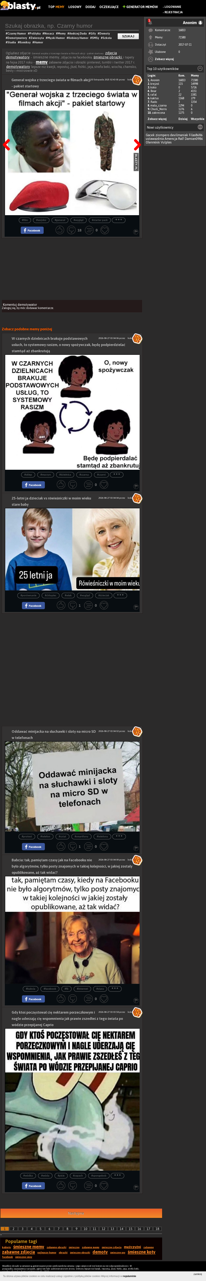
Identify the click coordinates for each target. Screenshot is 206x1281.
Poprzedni (8, 135)
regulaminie (129, 1276)
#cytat (62, 836)
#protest (27, 836)
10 (85, 1229)
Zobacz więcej (164, 59)
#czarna (84, 474)
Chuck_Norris (158, 109)
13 (112, 1229)
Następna (136, 135)
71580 (181, 37)
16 (139, 1229)
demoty (100, 1251)
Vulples (166, 142)
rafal (153, 94)
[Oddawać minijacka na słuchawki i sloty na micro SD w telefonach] (72, 786)
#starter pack (100, 220)
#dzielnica (65, 474)
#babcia (30, 988)
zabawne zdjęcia (18, 1251)
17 (148, 1229)
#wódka (28, 1175)
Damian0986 (194, 138)
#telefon (45, 836)
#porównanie (28, 595)
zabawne (148, 1247)
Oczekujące (109, 7)
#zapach (78, 1175)
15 (130, 1229)
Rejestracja (174, 12)
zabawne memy (90, 1247)
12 (103, 1229)
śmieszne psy (117, 1252)
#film (25, 220)
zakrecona (158, 112)
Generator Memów (142, 7)
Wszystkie (197, 119)
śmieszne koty (142, 1251)
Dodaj (90, 7)
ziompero (162, 135)
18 (157, 1229)
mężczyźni (132, 1247)
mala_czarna (158, 105)
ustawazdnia (155, 138)
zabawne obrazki (56, 1247)
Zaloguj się (8, 308)
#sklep (28, 474)
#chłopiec (50, 595)
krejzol (154, 83)
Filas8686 (196, 135)
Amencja (171, 138)
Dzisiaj (182, 119)
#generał (60, 220)
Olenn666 (153, 142)
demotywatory (18, 66)
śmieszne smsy (23, 1257)
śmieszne (74, 1247)
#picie (61, 1175)
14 (121, 1229)
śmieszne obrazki (108, 57)
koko (153, 87)
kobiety (6, 1247)
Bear (153, 91)
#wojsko (41, 220)
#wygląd (78, 220)
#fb (66, 988)
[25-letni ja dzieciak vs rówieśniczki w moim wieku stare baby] (72, 549)
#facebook (50, 988)
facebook (7, 1257)
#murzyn (45, 474)
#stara (100, 988)
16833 (181, 30)
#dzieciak (103, 595)
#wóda (45, 1175)
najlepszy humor (46, 1252)
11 (94, 1229)
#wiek (68, 595)
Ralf (181, 138)
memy (42, 61)
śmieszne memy (28, 1246)
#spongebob (98, 1175)
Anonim (155, 80)
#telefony (102, 836)
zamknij (198, 1274)
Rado (153, 101)
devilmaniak (179, 135)
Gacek (150, 135)
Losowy (74, 7)
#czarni (101, 474)
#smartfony (81, 836)
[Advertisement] (72, 268)
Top (56, 7)
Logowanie (173, 6)
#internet (82, 988)
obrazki (63, 1252)
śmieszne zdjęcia (112, 1247)
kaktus (154, 98)
